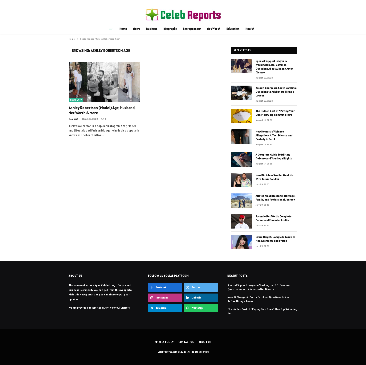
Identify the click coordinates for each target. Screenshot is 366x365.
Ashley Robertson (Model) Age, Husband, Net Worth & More (102, 110)
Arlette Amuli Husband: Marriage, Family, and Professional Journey (275, 197)
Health (250, 28)
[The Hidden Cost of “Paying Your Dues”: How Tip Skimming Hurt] (241, 116)
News (136, 28)
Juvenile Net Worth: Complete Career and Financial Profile (273, 218)
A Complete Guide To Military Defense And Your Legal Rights (274, 156)
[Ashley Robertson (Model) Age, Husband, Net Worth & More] (104, 82)
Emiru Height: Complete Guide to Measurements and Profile (275, 238)
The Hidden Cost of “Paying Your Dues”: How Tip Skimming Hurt (275, 112)
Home (123, 28)
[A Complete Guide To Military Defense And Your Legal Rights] (241, 159)
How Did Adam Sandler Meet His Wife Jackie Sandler (274, 177)
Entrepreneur (192, 28)
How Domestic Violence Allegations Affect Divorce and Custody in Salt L (274, 135)
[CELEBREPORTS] (183, 15)
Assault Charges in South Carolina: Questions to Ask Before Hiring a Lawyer (276, 91)
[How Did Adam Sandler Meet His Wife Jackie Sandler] (241, 180)
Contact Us (186, 342)
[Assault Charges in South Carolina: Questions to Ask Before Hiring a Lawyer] (241, 93)
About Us (205, 342)
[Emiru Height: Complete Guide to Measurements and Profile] (241, 242)
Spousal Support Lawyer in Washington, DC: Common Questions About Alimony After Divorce (274, 66)
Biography (170, 28)
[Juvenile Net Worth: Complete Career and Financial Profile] (241, 221)
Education (233, 28)
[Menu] (111, 29)
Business (152, 28)
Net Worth (213, 28)
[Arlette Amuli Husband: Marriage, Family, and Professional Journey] (241, 200)
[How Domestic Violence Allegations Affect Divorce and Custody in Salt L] (241, 136)
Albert (74, 118)
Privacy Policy (164, 342)
